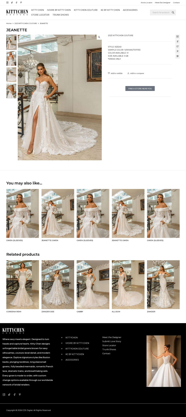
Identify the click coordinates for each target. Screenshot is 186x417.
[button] (99, 37)
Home (9, 23)
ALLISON (116, 312)
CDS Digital (27, 410)
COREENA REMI (13, 312)
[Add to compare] (136, 73)
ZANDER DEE (48, 312)
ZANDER (151, 312)
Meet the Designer (162, 3)
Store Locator (146, 3)
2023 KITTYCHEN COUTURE (26, 23)
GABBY (80, 312)
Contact (176, 3)
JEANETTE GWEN (50, 240)
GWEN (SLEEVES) (14, 240)
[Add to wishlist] (115, 73)
